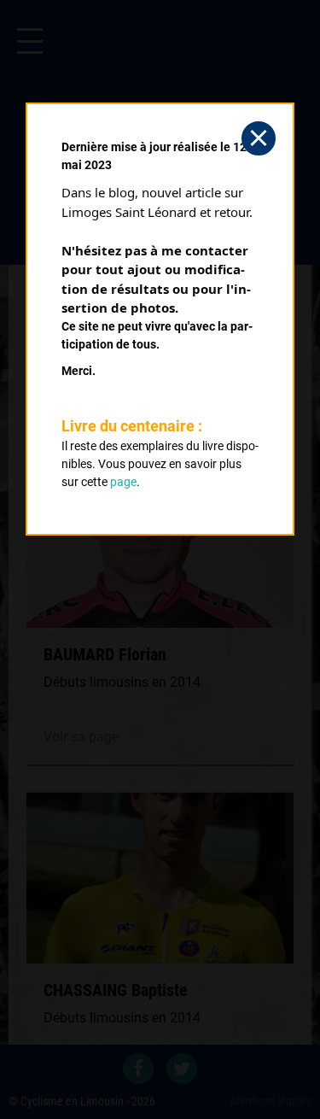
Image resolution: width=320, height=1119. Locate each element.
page (123, 482)
